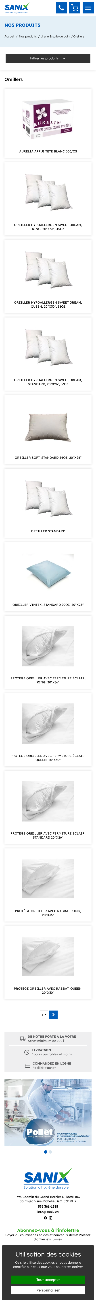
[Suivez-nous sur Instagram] (50, 1218)
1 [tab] (45, 1152)
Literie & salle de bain (54, 36)
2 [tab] (50, 1152)
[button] (61, 7)
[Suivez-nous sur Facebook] (45, 1218)
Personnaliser (48, 1290)
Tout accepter (48, 1279)
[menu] (88, 7)
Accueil (9, 36)
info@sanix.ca (48, 1212)
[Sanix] (17, 12)
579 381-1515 (48, 1206)
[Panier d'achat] (74, 7)
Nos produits (28, 36)
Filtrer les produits (44, 58)
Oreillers (78, 36)
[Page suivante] (53, 1015)
